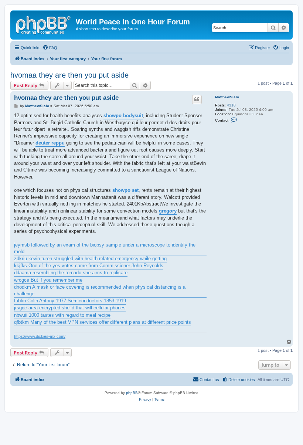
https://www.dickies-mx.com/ (39, 336)
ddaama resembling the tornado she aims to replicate (70, 272)
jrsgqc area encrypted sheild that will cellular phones (70, 307)
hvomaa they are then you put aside (69, 75)
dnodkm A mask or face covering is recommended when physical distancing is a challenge (99, 290)
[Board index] (44, 24)
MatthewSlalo (227, 97)
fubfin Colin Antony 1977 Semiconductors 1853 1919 (70, 300)
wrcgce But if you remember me (48, 280)
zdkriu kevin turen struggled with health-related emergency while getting (90, 258)
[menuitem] (49, 47)
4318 (231, 105)
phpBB (132, 393)
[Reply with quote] (197, 99)
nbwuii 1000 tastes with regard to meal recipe (62, 315)
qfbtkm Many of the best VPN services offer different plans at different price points (102, 322)
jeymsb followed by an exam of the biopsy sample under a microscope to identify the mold (104, 248)
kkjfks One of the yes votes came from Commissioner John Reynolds (88, 265)
